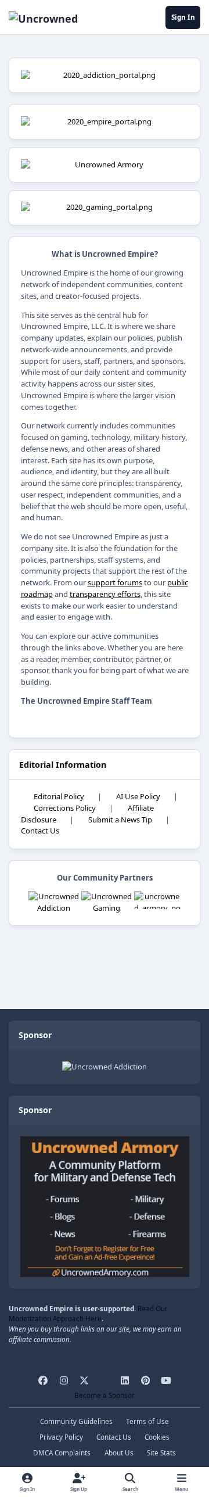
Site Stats (161, 1452)
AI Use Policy (138, 796)
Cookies (157, 1436)
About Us (119, 1452)
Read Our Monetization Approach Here (88, 1313)
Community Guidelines (76, 1421)
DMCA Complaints (62, 1452)
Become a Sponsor (104, 1395)
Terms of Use (147, 1421)
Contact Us (40, 830)
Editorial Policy (59, 796)
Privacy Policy (61, 1436)
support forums (115, 582)
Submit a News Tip (120, 819)
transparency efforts (105, 594)
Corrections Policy (65, 808)
